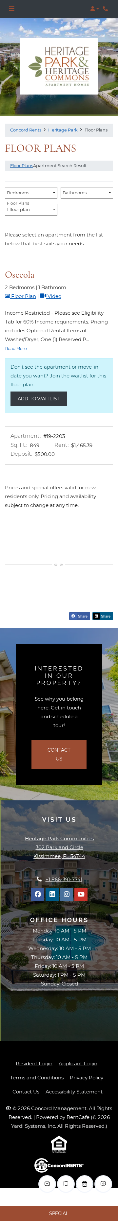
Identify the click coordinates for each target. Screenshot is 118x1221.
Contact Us (59, 754)
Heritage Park (63, 129)
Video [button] (53, 296)
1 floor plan (19, 208)
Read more (16, 348)
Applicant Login (78, 1063)
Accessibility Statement (74, 1091)
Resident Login (34, 1063)
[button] (94, 9)
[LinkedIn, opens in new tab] (52, 894)
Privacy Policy (86, 1077)
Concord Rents (25, 129)
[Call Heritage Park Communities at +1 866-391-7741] (106, 9)
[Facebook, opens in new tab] (37, 894)
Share (82, 616)
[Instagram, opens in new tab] (66, 894)
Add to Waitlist (39, 399)
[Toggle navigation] (11, 9)
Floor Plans (21, 165)
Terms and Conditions (37, 1077)
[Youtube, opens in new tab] (81, 894)
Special (59, 1213)
